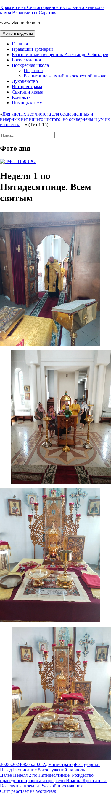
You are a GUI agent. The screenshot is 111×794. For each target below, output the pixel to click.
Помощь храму (27, 102)
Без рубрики (87, 764)
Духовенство (25, 81)
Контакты (22, 97)
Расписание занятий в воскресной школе (65, 75)
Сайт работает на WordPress (28, 791)
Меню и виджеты (17, 33)
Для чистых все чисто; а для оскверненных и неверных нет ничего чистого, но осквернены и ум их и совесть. (55, 119)
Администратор (59, 764)
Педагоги (33, 70)
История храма (27, 86)
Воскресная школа (30, 65)
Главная (20, 43)
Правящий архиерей (32, 49)
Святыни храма (27, 91)
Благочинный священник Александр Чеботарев (60, 54)
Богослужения (26, 59)
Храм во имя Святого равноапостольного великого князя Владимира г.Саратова (52, 10)
